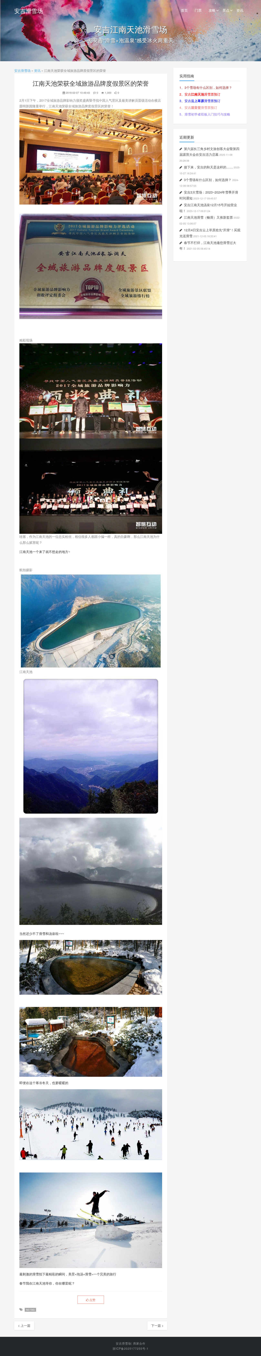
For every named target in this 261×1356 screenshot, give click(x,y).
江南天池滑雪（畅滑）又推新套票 (208, 217)
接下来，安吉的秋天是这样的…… (208, 167)
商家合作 (139, 1343)
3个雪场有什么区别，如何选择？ (207, 179)
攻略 (212, 10)
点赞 (91, 1300)
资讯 (239, 10)
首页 (184, 10)
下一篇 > (157, 1325)
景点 (225, 10)
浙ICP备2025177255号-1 (130, 1348)
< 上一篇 (24, 1325)
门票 (198, 10)
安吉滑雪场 (28, 11)
